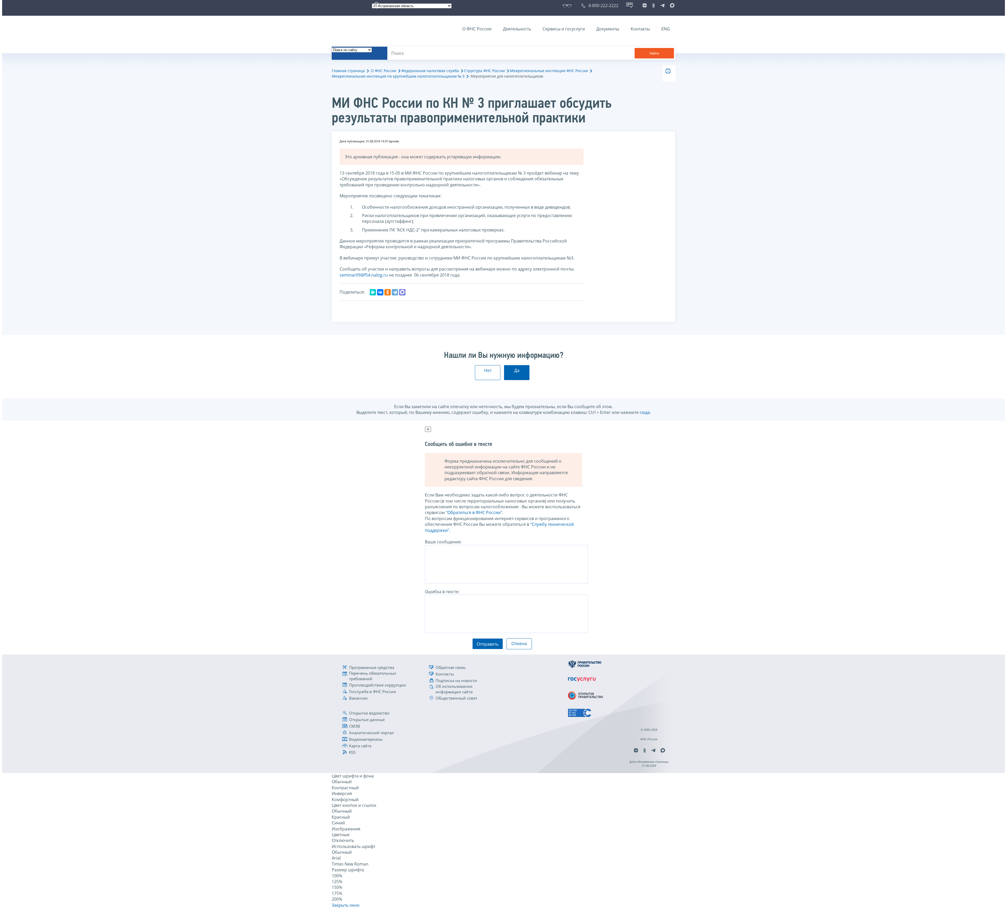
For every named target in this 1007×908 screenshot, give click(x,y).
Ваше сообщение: (443, 542)
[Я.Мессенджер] (373, 292)
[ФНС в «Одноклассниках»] (653, 5)
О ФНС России (476, 29)
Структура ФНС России (484, 70)
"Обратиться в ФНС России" (474, 512)
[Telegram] (395, 292)
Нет (487, 370)
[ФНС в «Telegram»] (662, 5)
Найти (654, 53)
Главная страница (348, 70)
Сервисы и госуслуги (564, 29)
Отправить (488, 644)
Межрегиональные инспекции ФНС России (549, 70)
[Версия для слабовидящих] (568, 5)
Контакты (640, 29)
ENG (665, 29)
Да (516, 370)
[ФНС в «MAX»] (671, 5)
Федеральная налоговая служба (430, 70)
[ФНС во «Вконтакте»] (645, 5)
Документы (607, 29)
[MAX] (402, 292)
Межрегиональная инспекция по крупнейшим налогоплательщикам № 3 (398, 76)
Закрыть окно (346, 905)
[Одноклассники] (387, 292)
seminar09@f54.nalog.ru (364, 275)
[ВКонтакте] (380, 292)
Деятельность (517, 29)
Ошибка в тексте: (442, 591)
